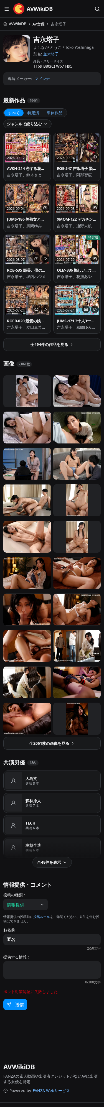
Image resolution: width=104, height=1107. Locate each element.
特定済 (33, 112)
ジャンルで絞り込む (24, 123)
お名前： (11, 930)
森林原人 (33, 800)
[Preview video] (45, 258)
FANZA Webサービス (51, 1090)
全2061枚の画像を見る (49, 743)
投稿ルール (41, 916)
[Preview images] (95, 157)
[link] (58, 24)
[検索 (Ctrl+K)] (97, 8)
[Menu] (6, 8)
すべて (14, 112)
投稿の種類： (15, 895)
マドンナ (42, 78)
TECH (30, 823)
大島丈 (31, 778)
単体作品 (54, 112)
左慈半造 (33, 845)
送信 (19, 1004)
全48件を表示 (49, 862)
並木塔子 (51, 54)
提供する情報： (17, 957)
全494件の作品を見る (49, 344)
